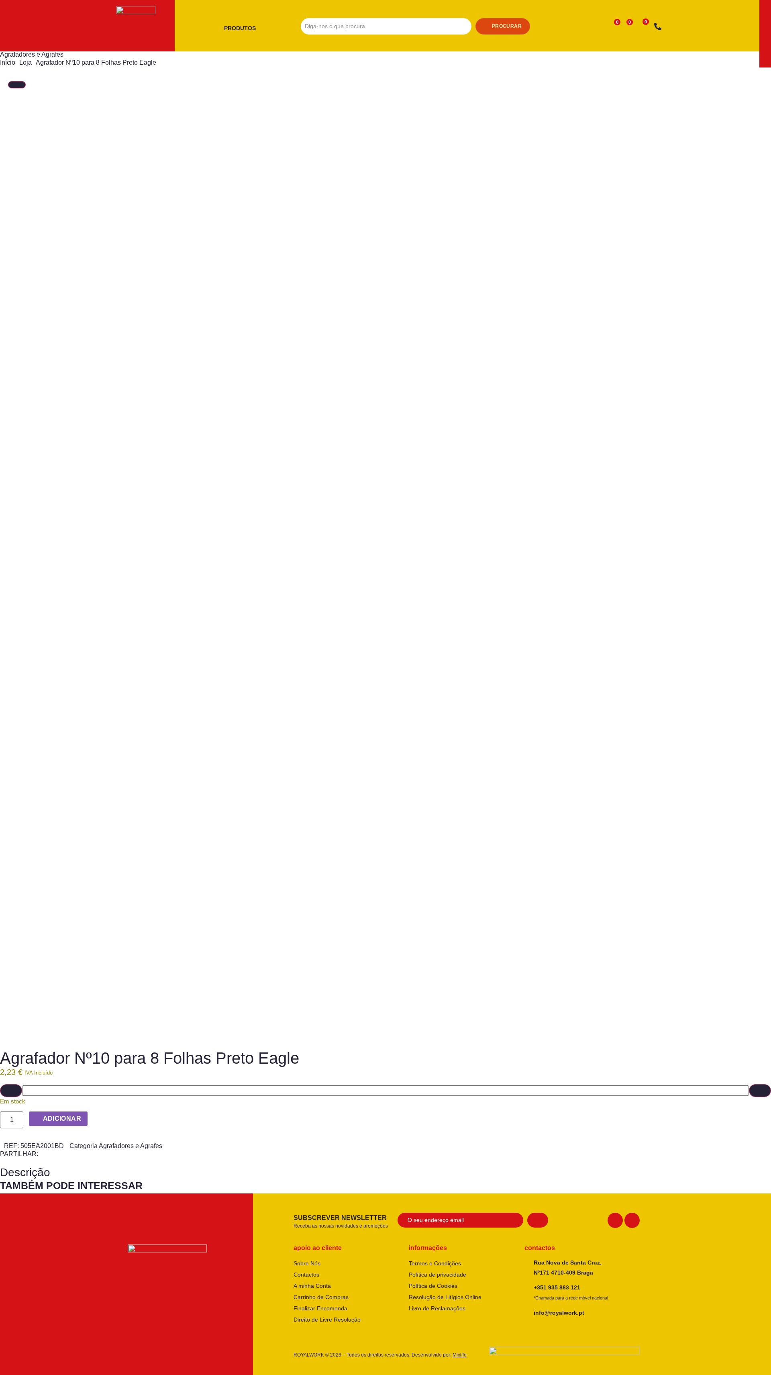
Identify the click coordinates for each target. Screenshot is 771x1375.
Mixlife (460, 1355)
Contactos (306, 1274)
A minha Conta (312, 1286)
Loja (25, 62)
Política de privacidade (437, 1274)
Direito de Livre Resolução (327, 1319)
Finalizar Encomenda (320, 1308)
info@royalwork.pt (559, 1313)
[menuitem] (243, 28)
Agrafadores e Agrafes (31, 54)
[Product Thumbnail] (17, 84)
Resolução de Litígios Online (445, 1297)
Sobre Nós (307, 1263)
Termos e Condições (435, 1263)
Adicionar (62, 1118)
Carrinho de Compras (321, 1297)
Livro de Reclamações (437, 1308)
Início (7, 62)
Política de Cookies (433, 1286)
